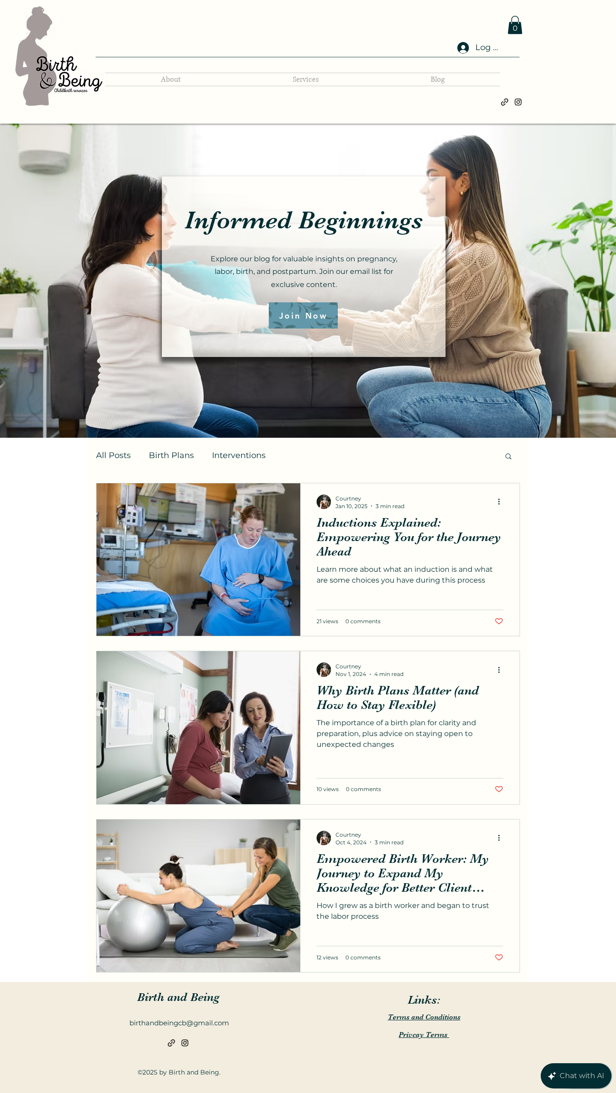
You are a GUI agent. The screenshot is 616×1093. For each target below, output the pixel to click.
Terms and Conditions (424, 1017)
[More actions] (501, 501)
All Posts (113, 455)
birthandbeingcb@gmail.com (179, 1023)
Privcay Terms (424, 1035)
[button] (515, 25)
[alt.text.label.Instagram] (518, 102)
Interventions (239, 455)
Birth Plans (171, 455)
